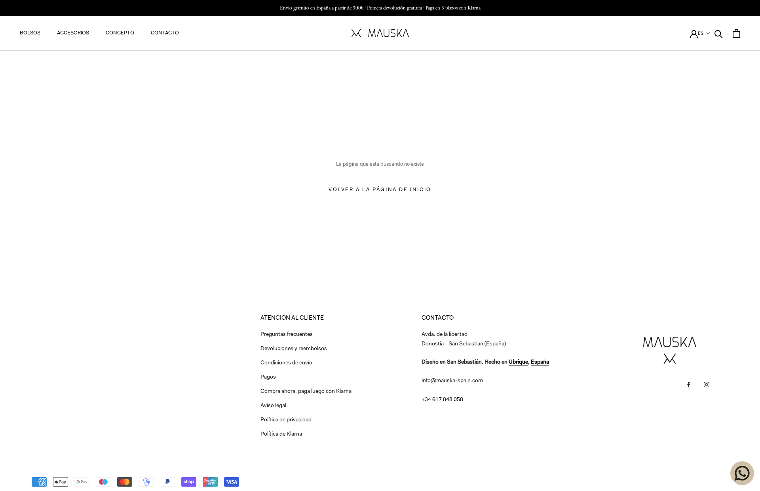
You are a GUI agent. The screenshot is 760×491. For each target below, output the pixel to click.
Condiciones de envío (286, 363)
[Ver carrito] (736, 33)
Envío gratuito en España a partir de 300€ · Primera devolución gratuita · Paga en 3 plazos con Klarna (380, 8)
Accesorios (73, 33)
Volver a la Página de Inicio (380, 189)
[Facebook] (689, 384)
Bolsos (30, 33)
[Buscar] (718, 33)
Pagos (268, 377)
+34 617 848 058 (442, 400)
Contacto (165, 33)
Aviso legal (273, 406)
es (700, 33)
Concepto (120, 33)
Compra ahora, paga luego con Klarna (306, 391)
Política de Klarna (281, 434)
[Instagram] (706, 384)
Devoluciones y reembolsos (293, 349)
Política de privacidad (286, 420)
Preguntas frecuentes (286, 334)
